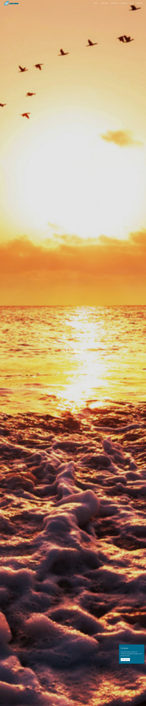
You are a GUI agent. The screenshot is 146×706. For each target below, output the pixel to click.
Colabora (123, 3)
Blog (131, 3)
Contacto (139, 3)
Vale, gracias (125, 659)
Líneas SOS (114, 3)
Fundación (104, 3)
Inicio (96, 3)
